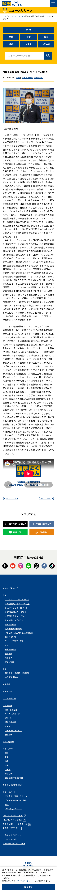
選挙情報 (6, 684)
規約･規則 (9, 718)
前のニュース (12, 498)
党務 (11, 37)
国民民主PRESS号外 (14, 778)
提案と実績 (9, 662)
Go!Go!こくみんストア (14, 816)
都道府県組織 (10, 722)
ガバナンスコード (12, 714)
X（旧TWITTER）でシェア (17, 524)
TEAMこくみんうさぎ (14, 820)
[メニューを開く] (53, 3)
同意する (28, 887)
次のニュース (45, 498)
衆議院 (17, 673)
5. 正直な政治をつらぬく (15, 616)
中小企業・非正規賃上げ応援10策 (19, 633)
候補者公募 (7, 691)
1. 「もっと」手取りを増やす (17, 599)
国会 (46, 37)
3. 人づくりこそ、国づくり (16, 608)
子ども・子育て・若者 (14, 641)
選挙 (11, 44)
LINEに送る (17, 532)
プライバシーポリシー (12, 839)
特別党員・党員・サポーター (17, 796)
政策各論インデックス (14, 620)
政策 (28, 37)
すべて (28, 30)
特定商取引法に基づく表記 (14, 843)
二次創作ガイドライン (12, 835)
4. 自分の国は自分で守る (15, 612)
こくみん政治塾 (9, 698)
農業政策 (8, 654)
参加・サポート (9, 792)
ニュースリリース (10, 749)
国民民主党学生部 (12, 828)
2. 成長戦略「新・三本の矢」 (17, 604)
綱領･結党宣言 (11, 710)
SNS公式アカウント (13, 809)
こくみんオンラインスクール (17, 824)
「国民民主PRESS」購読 (16, 800)
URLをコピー (44, 532)
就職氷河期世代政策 (13, 629)
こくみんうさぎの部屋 (12, 785)
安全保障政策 (10, 649)
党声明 (28, 44)
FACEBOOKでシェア (43, 524)
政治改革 (8, 658)
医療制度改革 (10, 624)
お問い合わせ (8, 742)
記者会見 (39, 77)
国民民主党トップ (10, 588)
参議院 (25, 673)
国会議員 (8, 673)
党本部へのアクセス (13, 730)
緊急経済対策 (10, 637)
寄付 (7, 804)
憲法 (7, 645)
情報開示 (8, 735)
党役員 (8, 726)
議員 (4, 669)
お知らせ (46, 44)
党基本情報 (7, 705)
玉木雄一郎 (28, 77)
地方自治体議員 (11, 677)
